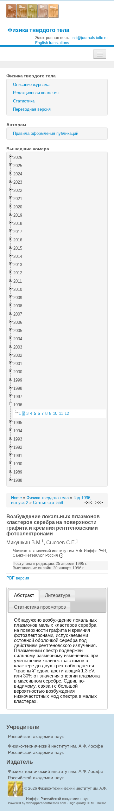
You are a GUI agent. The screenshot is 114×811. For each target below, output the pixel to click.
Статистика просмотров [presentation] (40, 607)
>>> (99, 502)
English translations (52, 43)
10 (55, 413)
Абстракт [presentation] (24, 595)
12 (67, 413)
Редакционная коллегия (36, 92)
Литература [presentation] (57, 595)
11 (61, 413)
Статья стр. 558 (48, 502)
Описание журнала (31, 84)
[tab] (24, 595)
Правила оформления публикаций (45, 133)
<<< (88, 502)
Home (16, 497)
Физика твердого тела (38, 30)
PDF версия (17, 578)
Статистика (24, 101)
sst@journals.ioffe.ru (90, 38)
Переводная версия (32, 109)
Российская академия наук (36, 736)
